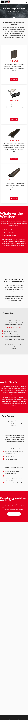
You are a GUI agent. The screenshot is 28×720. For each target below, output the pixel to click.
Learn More (14, 79)
